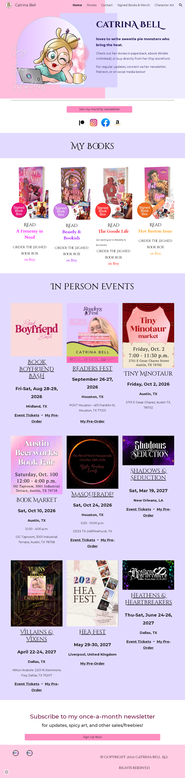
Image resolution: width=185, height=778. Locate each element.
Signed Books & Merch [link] (133, 5)
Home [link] (77, 5)
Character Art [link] (164, 5)
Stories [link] (91, 5)
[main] (134, 23)
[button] (180, 5)
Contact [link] (107, 5)
